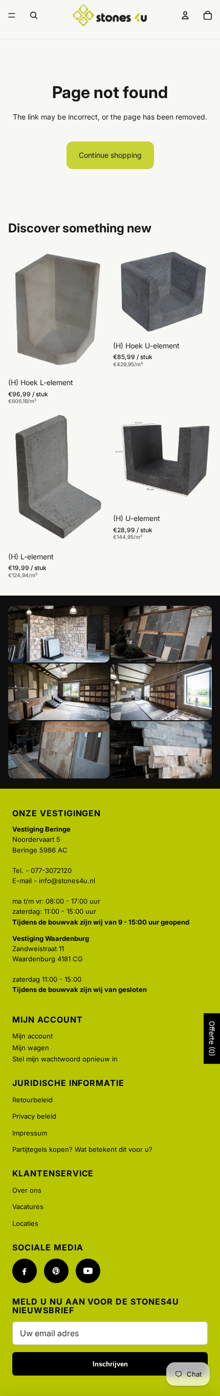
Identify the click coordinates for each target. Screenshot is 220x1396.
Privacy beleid (34, 1116)
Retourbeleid (32, 1100)
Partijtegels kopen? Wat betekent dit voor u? (82, 1149)
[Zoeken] (34, 15)
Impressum (29, 1133)
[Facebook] (24, 1271)
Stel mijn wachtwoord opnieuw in (65, 1059)
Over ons (26, 1190)
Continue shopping (110, 155)
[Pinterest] (56, 1271)
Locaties (25, 1223)
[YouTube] (88, 1271)
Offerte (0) (212, 1038)
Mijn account (32, 1036)
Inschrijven (110, 1364)
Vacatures (27, 1206)
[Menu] (12, 15)
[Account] (185, 15)
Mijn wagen (30, 1048)
